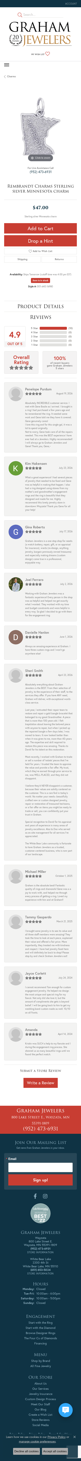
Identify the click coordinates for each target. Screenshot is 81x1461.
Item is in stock (40, 280)
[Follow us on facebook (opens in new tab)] (35, 1196)
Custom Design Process (40, 1399)
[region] (40, 126)
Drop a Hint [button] (40, 240)
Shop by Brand (40, 1361)
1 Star (34, 344)
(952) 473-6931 (41, 172)
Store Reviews (41, 1420)
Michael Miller (35, 871)
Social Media (40, 1425)
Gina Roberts (35, 527)
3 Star (34, 336)
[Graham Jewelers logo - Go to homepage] (40, 34)
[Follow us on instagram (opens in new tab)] (45, 1196)
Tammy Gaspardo (38, 917)
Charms (11, 76)
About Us (40, 1383)
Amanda (31, 1029)
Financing (40, 1343)
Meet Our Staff (40, 1404)
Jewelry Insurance (40, 1394)
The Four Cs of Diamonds (40, 1338)
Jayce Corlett (35, 973)
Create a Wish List (40, 1415)
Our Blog (40, 1409)
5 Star (34, 328)
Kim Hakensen (36, 463)
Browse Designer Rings (40, 1333)
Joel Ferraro (34, 579)
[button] (70, 3)
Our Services (40, 1389)
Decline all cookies (26, 1451)
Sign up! (40, 1179)
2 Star (34, 340)
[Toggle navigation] (6, 64)
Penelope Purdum (38, 389)
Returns (59, 259)
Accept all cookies (55, 1451)
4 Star (34, 332)
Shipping (22, 259)
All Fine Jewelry (40, 1366)
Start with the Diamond (40, 1328)
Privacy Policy (57, 1437)
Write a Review (40, 1083)
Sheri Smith (34, 670)
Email (12, 1158)
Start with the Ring (40, 1322)
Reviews (40, 317)
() (71, 328)
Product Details (40, 306)
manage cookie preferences (37, 1441)
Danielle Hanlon (37, 632)
